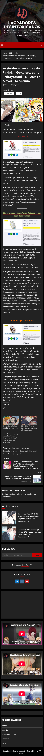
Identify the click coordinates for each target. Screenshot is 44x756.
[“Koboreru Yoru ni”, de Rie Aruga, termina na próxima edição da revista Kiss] (9, 517)
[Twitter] (17, 581)
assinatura (16, 448)
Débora (6, 85)
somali (4, 726)
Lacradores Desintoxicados (22, 25)
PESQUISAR (9, 549)
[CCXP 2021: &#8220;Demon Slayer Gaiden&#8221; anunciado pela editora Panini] (29, 420)
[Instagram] (22, 581)
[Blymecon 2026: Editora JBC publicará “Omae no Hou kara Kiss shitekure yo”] (9, 533)
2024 (9, 448)
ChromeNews (31, 751)
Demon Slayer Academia (10, 451)
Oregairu (5, 739)
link (19, 173)
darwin (5, 730)
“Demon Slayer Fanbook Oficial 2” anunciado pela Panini (10, 428)
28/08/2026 (23, 521)
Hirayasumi (32, 451)
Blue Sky (25, 565)
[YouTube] (27, 581)
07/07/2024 (15, 85)
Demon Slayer (25, 448)
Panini (22, 454)
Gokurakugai (24, 451)
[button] (2, 45)
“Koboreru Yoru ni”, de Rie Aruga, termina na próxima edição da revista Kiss (28, 516)
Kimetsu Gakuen (8, 454)
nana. (4, 743)
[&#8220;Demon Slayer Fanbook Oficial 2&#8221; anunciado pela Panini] (11, 420)
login (20, 494)
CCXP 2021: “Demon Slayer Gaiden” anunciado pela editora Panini (29, 428)
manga (17, 454)
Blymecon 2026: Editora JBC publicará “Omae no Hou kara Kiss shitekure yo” (29, 532)
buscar (37, 555)
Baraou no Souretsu (9, 734)
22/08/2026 (23, 537)
